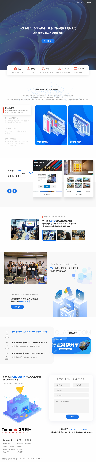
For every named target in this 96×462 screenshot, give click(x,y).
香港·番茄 (20, 444)
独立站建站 (6, 444)
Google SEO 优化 (9, 449)
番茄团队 (20, 446)
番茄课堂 (28, 444)
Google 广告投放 (8, 446)
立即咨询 (17, 307)
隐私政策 (20, 452)
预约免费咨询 (48, 41)
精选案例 (79, 3)
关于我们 (90, 3)
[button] (9, 191)
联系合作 (20, 449)
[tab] (17, 110)
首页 (70, 3)
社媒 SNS (6, 452)
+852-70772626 (78, 429)
